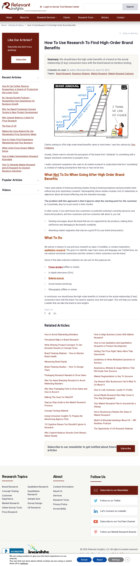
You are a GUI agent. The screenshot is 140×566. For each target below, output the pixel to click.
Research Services (46, 17)
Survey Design (35, 503)
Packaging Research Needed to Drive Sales (65, 375)
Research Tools (85, 17)
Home (9, 17)
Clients (66, 17)
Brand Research (63, 73)
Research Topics (14, 477)
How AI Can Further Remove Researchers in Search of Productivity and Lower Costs (20, 89)
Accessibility (59, 508)
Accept (84, 560)
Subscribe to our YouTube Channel (117, 521)
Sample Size (34, 499)
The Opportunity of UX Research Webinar (113, 428)
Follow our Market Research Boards (118, 532)
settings (24, 563)
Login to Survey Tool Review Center (61, 6)
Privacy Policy (60, 504)
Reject (100, 560)
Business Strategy (81, 73)
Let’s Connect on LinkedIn (113, 511)
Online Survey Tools (12, 507)
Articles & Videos (16, 25)
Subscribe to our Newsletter (114, 490)
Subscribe (126, 448)
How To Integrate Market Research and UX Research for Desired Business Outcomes (18, 167)
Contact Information (63, 486)
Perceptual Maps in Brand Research (61, 339)
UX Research (34, 507)
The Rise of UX (9, 126)
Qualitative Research (38, 486)
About (57, 477)
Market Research (99, 73)
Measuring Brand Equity (55, 361)
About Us (24, 17)
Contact (120, 17)
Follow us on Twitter (110, 500)
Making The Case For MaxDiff (58, 397)
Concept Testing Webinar (56, 410)
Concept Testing (10, 491)
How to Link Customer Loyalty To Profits (113, 390)
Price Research (9, 512)
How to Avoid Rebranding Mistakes (61, 334)
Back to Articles (130, 33)
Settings (116, 560)
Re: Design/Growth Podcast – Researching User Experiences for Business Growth (18, 100)
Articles (105, 17)
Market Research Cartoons (121, 73)
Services (57, 495)
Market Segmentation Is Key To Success (113, 376)
